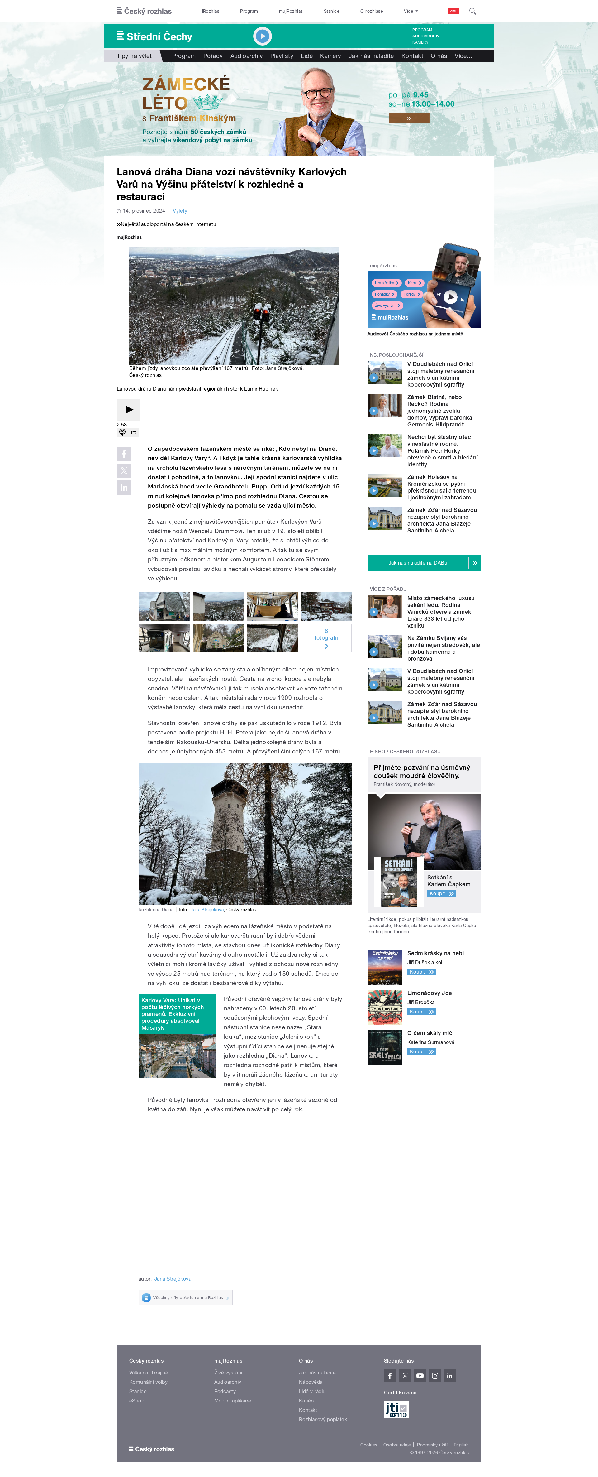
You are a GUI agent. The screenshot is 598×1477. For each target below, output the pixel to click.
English (461, 1444)
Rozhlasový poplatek (323, 1419)
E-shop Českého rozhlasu (405, 751)
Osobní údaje (397, 1444)
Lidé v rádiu (312, 1391)
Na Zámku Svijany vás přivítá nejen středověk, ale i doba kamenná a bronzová (443, 648)
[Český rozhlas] (144, 11)
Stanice (331, 11)
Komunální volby (148, 1382)
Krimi (412, 283)
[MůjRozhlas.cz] (129, 238)
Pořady (213, 55)
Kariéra (307, 1401)
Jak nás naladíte (371, 55)
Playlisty (281, 55)
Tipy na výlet (134, 55)
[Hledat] (472, 11)
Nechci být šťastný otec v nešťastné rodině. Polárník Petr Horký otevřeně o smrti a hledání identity (442, 451)
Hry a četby (384, 283)
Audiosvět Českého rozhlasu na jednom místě (415, 333)
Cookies (368, 1444)
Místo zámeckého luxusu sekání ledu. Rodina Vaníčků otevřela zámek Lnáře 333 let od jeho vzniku (441, 612)
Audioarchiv (425, 36)
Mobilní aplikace (232, 1401)
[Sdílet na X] (124, 471)
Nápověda (311, 1382)
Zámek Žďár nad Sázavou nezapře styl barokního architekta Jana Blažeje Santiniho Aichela (442, 520)
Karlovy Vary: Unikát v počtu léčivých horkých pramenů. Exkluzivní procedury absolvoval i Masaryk (172, 1014)
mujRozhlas (291, 11)
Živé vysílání (385, 305)
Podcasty (225, 1391)
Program (249, 11)
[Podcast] (122, 432)
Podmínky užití (432, 1444)
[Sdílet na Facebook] (124, 454)
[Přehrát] (128, 410)
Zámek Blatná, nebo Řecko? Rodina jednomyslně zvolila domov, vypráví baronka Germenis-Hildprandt (439, 411)
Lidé (307, 55)
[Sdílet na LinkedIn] (124, 487)
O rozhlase (371, 11)
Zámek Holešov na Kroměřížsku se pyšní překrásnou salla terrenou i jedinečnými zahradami (441, 487)
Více (463, 55)
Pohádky (382, 294)
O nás (439, 55)
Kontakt (412, 55)
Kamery (420, 42)
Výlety (180, 211)
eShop (136, 1401)
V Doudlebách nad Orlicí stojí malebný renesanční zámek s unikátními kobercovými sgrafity (440, 374)
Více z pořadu (388, 589)
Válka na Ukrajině (148, 1373)
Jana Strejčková (283, 368)
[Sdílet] (133, 432)
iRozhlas (211, 11)
